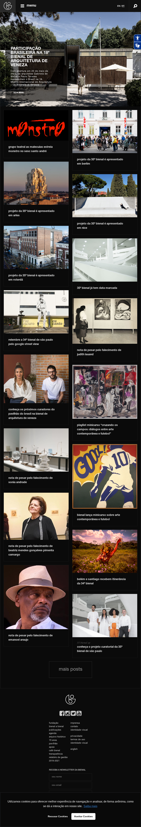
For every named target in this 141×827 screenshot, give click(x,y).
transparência (56, 754)
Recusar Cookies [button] (58, 816)
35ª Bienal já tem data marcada (97, 288)
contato (74, 727)
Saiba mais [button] (90, 806)
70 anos (53, 740)
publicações (55, 730)
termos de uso (77, 740)
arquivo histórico (57, 737)
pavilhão (53, 744)
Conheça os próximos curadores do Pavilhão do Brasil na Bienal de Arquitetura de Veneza (31, 414)
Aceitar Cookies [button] (83, 816)
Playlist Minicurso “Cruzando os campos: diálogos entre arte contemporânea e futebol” (97, 429)
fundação (53, 723)
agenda (52, 733)
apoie (52, 747)
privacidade (76, 736)
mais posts (70, 669)
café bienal (54, 751)
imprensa (75, 723)
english (74, 749)
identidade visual (79, 730)
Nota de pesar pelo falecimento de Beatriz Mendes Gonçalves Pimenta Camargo (31, 550)
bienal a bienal (56, 727)
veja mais (27, 93)
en (118, 6)
